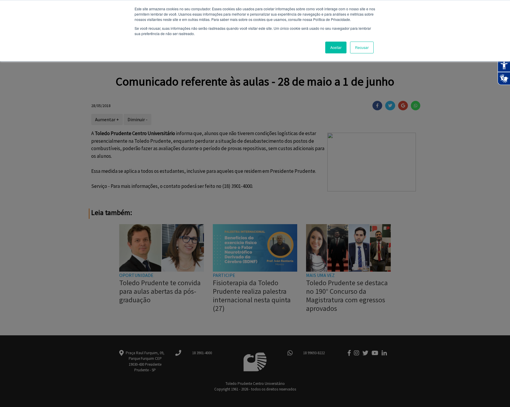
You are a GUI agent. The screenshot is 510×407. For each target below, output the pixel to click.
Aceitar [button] (335, 47)
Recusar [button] (362, 47)
